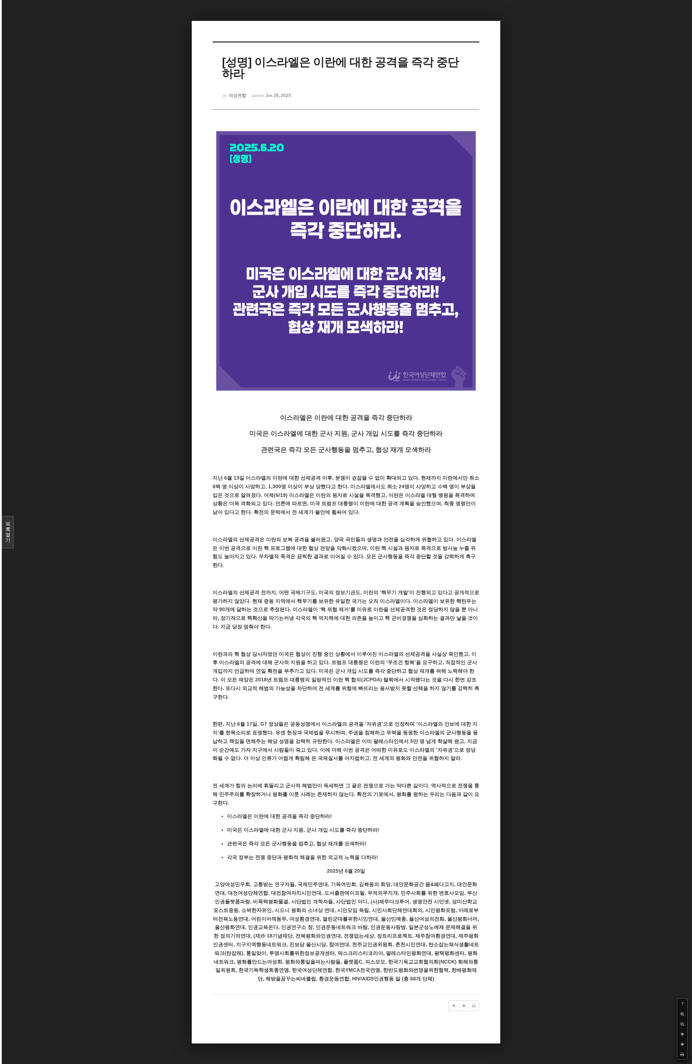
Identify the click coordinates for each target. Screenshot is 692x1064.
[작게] (682, 1024)
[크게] (682, 1014)
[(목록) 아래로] (682, 1044)
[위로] (682, 1034)
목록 (7, 532)
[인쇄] (682, 1054)
